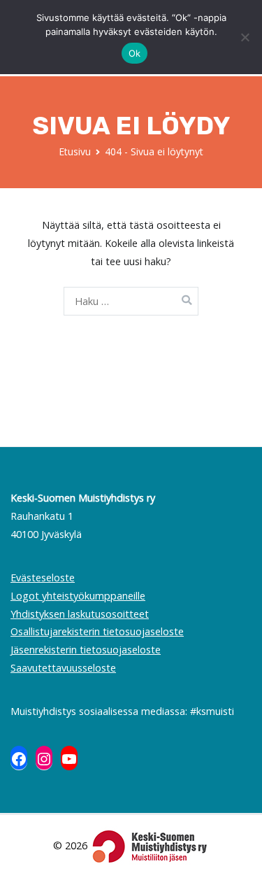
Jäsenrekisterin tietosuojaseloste (85, 649)
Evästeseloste (42, 577)
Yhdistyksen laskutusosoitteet (79, 614)
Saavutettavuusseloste (63, 667)
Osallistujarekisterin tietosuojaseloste (97, 631)
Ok (135, 53)
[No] (245, 37)
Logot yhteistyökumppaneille (77, 595)
